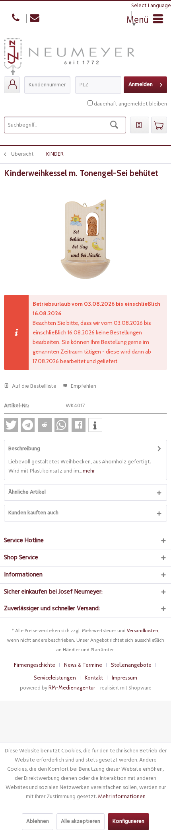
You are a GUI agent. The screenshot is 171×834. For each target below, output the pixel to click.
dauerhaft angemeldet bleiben (130, 104)
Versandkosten (142, 630)
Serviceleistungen (55, 677)
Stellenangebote (131, 665)
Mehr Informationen (122, 796)
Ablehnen (37, 821)
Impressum (124, 677)
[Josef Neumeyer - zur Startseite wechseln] (69, 57)
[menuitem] (12, 85)
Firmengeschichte (34, 665)
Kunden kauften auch (33, 513)
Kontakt (94, 677)
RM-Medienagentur (72, 687)
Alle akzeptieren (80, 821)
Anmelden (140, 84)
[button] (11, 425)
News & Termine (83, 665)
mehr (88, 471)
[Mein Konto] (12, 84)
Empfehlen (83, 386)
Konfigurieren (128, 821)
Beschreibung (24, 448)
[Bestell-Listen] (139, 125)
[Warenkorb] (159, 125)
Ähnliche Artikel (27, 492)
